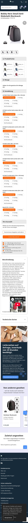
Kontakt (3, 473)
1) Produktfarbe (8, 59)
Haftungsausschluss (6, 493)
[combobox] (7, 7)
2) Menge (6, 80)
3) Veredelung (8, 91)
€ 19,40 (6, 425)
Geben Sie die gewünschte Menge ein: (13, 86)
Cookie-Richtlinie (5, 490)
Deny (15, 517)
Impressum (4, 478)
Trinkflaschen (4, 500)
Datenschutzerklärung (7, 488)
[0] (20, 7)
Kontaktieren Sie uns (10, 377)
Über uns (3, 471)
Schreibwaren (4, 503)
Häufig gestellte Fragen (7, 475)
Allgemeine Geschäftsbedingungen (10, 486)
